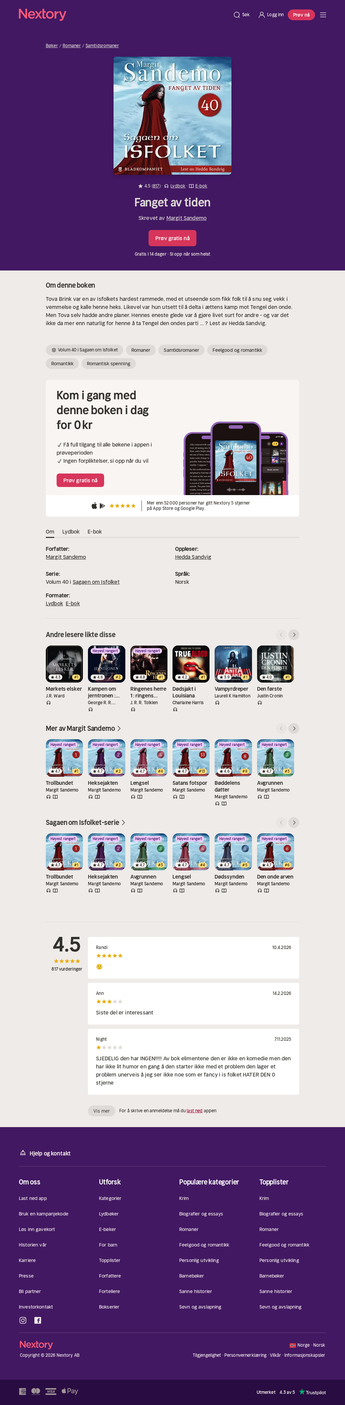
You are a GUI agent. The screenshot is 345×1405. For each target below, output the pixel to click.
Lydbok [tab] (71, 531)
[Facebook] (38, 1320)
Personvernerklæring (245, 1355)
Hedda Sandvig (193, 556)
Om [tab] (50, 531)
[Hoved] (323, 15)
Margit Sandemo (186, 217)
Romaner (72, 46)
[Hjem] (124, 15)
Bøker (52, 46)
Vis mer (101, 1111)
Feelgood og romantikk (237, 350)
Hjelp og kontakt (50, 1153)
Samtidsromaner (102, 46)
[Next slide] (293, 634)
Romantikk (62, 364)
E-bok (73, 603)
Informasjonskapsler (304, 1355)
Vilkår (275, 1355)
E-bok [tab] (95, 531)
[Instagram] (23, 1320)
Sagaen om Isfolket (96, 581)
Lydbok (54, 603)
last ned (194, 1111)
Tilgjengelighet (207, 1355)
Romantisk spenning (108, 364)
